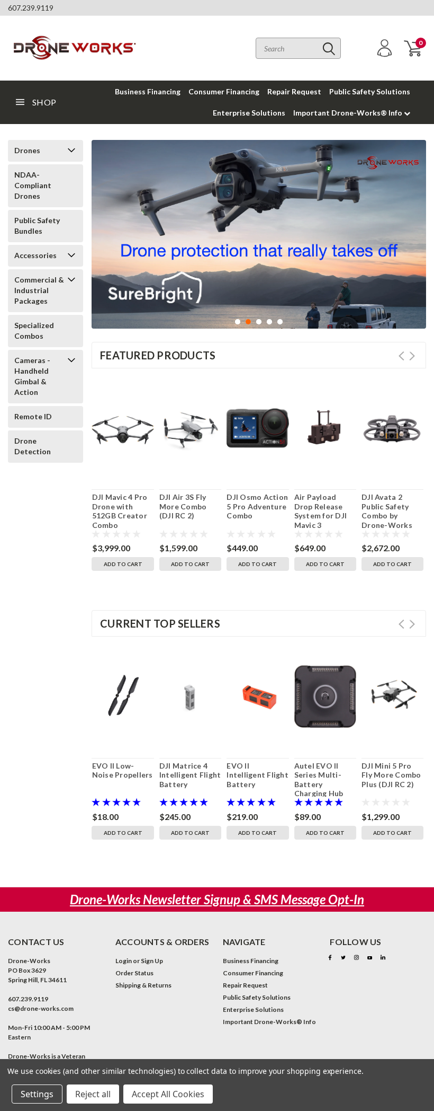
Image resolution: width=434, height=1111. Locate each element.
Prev (401, 356)
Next (415, 239)
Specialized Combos (34, 330)
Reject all (93, 1094)
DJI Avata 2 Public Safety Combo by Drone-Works (386, 511)
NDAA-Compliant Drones (32, 185)
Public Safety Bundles (37, 225)
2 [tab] (248, 322)
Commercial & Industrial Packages (39, 290)
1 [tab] (238, 322)
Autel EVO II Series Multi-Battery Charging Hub (318, 779)
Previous (102, 239)
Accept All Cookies (168, 1094)
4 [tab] (270, 322)
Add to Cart (123, 564)
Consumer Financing (223, 91)
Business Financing (147, 91)
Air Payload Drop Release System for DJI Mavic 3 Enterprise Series (320, 520)
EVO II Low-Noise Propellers (122, 770)
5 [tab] (280, 322)
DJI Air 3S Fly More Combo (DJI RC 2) (183, 506)
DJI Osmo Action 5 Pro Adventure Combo (257, 506)
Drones (27, 150)
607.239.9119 (30, 7)
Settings (37, 1094)
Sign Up (152, 961)
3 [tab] (259, 322)
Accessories (35, 255)
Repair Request (294, 91)
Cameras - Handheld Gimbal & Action (32, 376)
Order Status (134, 973)
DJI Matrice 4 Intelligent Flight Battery (190, 775)
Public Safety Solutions (369, 91)
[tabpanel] (259, 234)
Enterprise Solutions (249, 112)
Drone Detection (32, 446)
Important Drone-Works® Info (348, 112)
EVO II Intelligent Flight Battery (257, 775)
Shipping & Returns (143, 985)
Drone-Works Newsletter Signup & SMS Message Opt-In (217, 899)
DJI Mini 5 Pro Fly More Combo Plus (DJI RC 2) (391, 775)
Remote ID (33, 416)
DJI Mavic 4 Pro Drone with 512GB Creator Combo (120, 511)
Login (123, 961)
